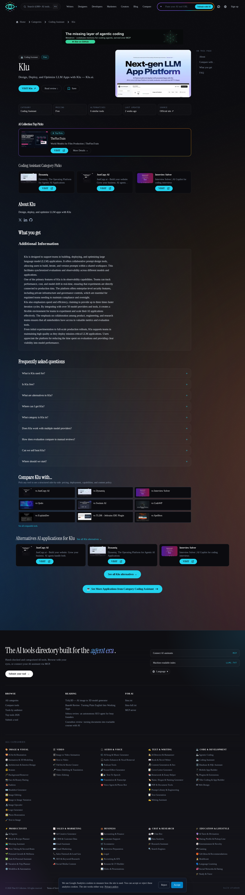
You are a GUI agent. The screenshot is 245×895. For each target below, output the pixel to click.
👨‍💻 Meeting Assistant (15, 844)
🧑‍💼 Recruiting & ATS (110, 859)
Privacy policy (111, 886)
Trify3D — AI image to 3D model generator (86, 700)
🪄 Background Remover (16, 775)
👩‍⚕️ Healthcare (202, 859)
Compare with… (207, 62)
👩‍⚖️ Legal (105, 854)
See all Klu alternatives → (122, 574)
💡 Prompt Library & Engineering (163, 790)
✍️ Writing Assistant (157, 800)
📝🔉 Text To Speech (110, 775)
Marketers (111, 6)
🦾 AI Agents (11, 834)
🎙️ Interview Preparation (112, 849)
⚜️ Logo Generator (14, 810)
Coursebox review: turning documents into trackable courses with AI (90, 724)
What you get (205, 67)
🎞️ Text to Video (60, 760)
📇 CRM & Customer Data (65, 839)
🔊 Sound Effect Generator (113, 770)
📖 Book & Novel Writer (159, 760)
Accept (177, 885)
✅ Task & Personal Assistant (18, 859)
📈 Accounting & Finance (112, 834)
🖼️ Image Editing (13, 795)
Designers (82, 6)
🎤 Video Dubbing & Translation (68, 770)
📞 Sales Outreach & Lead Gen (67, 854)
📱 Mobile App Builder (206, 770)
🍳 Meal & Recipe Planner (17, 839)
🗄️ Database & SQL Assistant (209, 765)
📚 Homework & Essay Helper (162, 775)
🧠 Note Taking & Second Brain (19, 849)
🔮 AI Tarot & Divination (207, 834)
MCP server (130, 710)
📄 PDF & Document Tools (160, 785)
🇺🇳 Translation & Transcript (113, 780)
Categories (36, 22)
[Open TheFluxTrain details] (34, 139)
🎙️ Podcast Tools (108, 765)
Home (23, 22)
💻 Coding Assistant (205, 760)
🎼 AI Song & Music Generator (115, 755)
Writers (69, 6)
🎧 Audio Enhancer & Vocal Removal (118, 760)
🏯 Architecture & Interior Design (20, 765)
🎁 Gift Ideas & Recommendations (211, 854)
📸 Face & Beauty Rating (16, 780)
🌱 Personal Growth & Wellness (19, 854)
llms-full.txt (130, 705)
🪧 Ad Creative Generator (64, 834)
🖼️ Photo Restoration (15, 815)
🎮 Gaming (201, 849)
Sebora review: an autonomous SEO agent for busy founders (89, 715)
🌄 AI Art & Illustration (15, 755)
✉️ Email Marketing (62, 849)
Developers (97, 6)
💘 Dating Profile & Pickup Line (211, 839)
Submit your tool (19, 674)
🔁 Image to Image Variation (18, 800)
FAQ (201, 73)
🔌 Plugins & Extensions (207, 775)
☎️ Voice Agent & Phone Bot (114, 785)
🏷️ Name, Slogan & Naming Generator (165, 780)
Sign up (234, 6)
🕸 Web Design (203, 785)
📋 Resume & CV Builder (112, 864)
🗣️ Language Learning (206, 864)
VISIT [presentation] (57, 150)
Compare (147, 6)
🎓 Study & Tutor (204, 874)
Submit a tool (11, 720)
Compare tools (12, 705)
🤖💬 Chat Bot (155, 834)
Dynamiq (43, 174)
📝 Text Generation (157, 795)
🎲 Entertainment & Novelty (209, 844)
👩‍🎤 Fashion (10, 785)
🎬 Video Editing (61, 775)
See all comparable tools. (28, 526)
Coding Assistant (56, 22)
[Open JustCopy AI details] (87, 178)
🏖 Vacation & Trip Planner (17, 864)
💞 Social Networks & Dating (209, 869)
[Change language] (225, 7)
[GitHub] (219, 7)
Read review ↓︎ (51, 88)
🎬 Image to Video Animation (66, 755)
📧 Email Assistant (61, 844)
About (202, 57)
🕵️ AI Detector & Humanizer (161, 755)
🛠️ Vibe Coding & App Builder (210, 780)
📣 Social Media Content (64, 864)
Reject (164, 885)
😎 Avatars (10, 770)
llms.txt (128, 700)
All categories (11, 700)
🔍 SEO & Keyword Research (66, 859)
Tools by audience (13, 710)
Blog (136, 6)
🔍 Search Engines (156, 849)
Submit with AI (204, 7)
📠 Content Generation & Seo (161, 765)
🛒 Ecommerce (107, 844)
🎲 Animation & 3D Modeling (19, 760)
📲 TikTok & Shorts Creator (65, 765)
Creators (125, 6)
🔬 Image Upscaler (13, 805)
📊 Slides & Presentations (112, 869)
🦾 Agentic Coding (205, 755)
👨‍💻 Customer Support (110, 839)
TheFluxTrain (58, 138)
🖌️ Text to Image (13, 820)
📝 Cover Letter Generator (160, 770)
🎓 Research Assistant (158, 844)
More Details (80, 150)
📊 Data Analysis (156, 839)
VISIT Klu (29, 88)
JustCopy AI (103, 174)
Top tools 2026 (12, 715)
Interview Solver (163, 174)
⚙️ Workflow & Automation (18, 869)
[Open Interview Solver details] (145, 178)
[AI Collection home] (11, 7)
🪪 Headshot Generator (15, 790)
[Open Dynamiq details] (29, 178)
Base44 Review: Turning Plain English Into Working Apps (90, 707)
